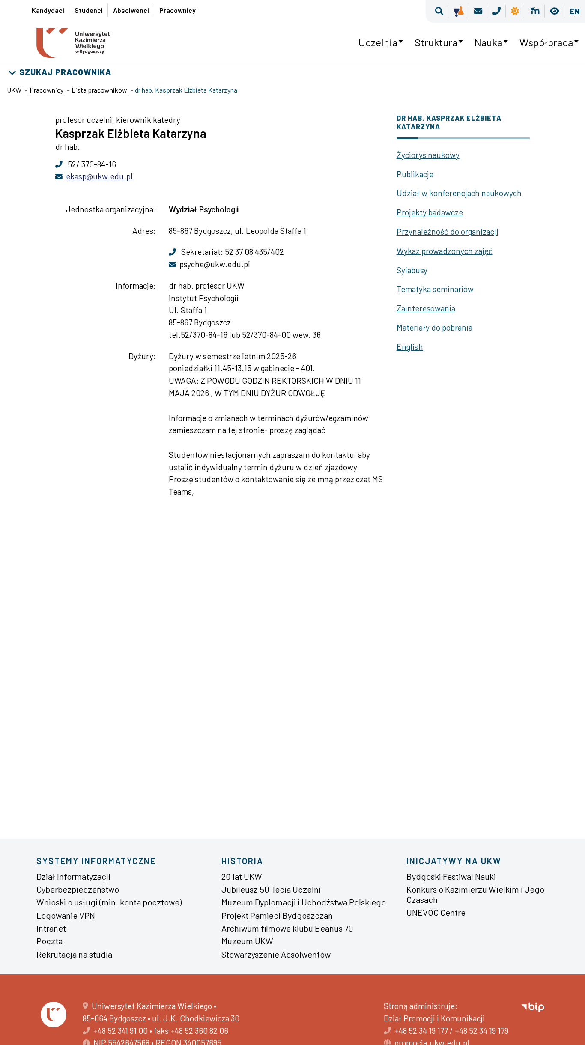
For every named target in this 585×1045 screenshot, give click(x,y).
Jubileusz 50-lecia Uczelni (271, 889)
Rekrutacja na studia (74, 954)
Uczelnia (377, 42)
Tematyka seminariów (435, 289)
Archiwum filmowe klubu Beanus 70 (287, 928)
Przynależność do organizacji (447, 231)
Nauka (488, 42)
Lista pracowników (99, 90)
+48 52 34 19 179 (481, 1031)
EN (575, 11)
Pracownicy (177, 10)
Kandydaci (48, 10)
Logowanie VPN (65, 915)
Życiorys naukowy (428, 155)
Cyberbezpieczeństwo (77, 889)
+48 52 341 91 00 (120, 1031)
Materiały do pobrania (434, 327)
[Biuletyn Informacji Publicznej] (532, 1006)
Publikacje (415, 174)
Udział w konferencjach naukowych (459, 193)
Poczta (49, 941)
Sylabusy (412, 270)
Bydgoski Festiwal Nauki (451, 876)
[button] (439, 11)
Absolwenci (131, 10)
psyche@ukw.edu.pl (214, 264)
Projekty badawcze (430, 212)
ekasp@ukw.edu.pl (99, 176)
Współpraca (546, 42)
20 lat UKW (241, 876)
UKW (14, 90)
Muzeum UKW (247, 941)
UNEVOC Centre (436, 912)
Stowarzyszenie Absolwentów (276, 954)
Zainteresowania (426, 308)
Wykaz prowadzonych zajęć (445, 251)
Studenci (89, 10)
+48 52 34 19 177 (421, 1031)
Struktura (436, 42)
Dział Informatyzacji (73, 876)
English (410, 347)
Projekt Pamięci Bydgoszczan (277, 915)
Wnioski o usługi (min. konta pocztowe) (109, 902)
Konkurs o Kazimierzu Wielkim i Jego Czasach (475, 894)
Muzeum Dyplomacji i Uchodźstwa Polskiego (303, 902)
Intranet (51, 928)
